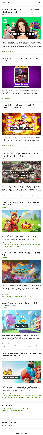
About (10, 431)
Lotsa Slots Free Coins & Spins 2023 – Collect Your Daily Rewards (19, 106)
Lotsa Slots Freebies (18, 147)
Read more (7, 48)
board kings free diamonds (9, 345)
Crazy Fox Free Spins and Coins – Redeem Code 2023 (14, 416)
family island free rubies (28, 397)
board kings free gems (21, 345)
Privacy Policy (26, 431)
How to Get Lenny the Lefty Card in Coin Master (12, 410)
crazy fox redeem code (14, 246)
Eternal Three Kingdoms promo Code (26, 195)
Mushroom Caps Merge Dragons (25, 296)
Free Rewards (6, 51)
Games (11, 51)
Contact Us (15, 431)
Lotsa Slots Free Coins (8, 147)
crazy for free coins (7, 244)
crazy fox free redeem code (18, 244)
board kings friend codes (26, 346)
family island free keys (18, 397)
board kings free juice (31, 345)
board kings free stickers (14, 346)
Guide (4, 98)
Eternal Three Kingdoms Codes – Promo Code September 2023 (20, 154)
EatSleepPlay (6, 3)
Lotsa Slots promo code (29, 147)
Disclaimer (20, 431)
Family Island (21, 395)
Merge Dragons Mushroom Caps (10, 296)
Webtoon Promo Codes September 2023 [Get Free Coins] (15, 408)
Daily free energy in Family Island (10, 395)
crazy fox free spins (29, 244)
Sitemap (32, 431)
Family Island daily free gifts (31, 395)
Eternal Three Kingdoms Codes (10, 195)
